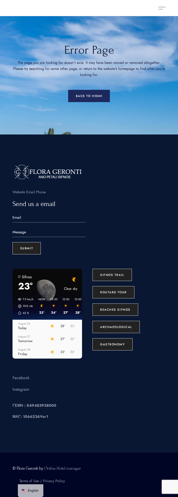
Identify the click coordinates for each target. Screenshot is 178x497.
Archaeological (116, 327)
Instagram (21, 389)
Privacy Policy (54, 481)
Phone (41, 192)
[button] (24, 306)
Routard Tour (113, 292)
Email (30, 192)
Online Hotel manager (62, 468)
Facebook (21, 378)
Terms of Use (29, 481)
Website (19, 192)
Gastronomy (112, 344)
